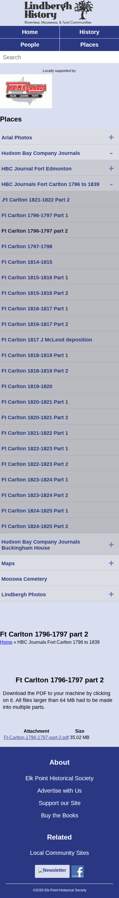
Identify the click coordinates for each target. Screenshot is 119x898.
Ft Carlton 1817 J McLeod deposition (46, 340)
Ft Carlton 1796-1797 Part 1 (34, 215)
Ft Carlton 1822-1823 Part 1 (34, 448)
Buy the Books (59, 815)
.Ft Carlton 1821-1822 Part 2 (35, 200)
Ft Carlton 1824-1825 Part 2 (34, 526)
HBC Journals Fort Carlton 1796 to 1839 (57, 184)
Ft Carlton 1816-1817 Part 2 (34, 324)
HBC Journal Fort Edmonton (57, 168)
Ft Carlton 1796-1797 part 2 (34, 231)
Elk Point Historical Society (59, 778)
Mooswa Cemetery (24, 579)
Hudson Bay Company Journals (57, 152)
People (30, 44)
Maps (57, 563)
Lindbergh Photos (57, 594)
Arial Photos (57, 137)
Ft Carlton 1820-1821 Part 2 (34, 417)
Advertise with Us (59, 790)
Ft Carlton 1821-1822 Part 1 (34, 433)
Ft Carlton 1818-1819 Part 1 (34, 355)
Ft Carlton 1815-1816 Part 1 (34, 277)
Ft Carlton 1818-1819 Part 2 (34, 371)
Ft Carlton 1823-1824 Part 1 (34, 480)
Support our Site (60, 803)
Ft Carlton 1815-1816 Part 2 (34, 293)
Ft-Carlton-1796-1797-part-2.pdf (36, 737)
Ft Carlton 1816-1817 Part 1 (34, 309)
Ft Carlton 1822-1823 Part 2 (34, 464)
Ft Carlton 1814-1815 (26, 262)
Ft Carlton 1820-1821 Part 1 (34, 402)
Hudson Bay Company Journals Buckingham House (57, 545)
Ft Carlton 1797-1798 (26, 246)
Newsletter (54, 870)
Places (89, 44)
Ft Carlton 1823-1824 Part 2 (34, 495)
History (89, 32)
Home (30, 32)
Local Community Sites (59, 853)
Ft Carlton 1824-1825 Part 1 (34, 511)
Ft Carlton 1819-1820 (26, 386)
